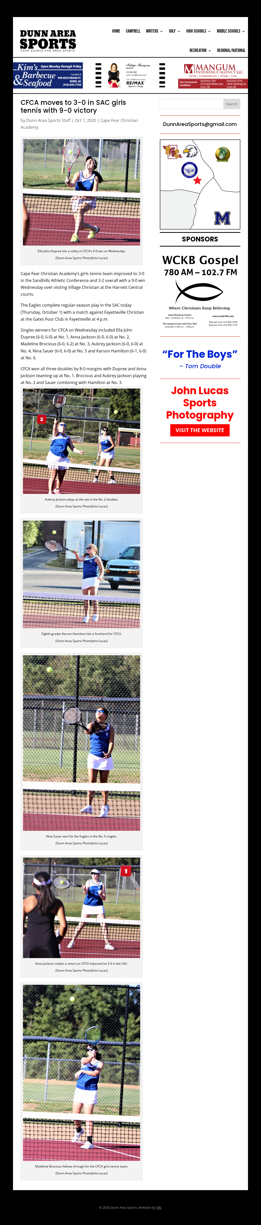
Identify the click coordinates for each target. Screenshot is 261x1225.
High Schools (196, 31)
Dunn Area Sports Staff (48, 120)
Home (116, 31)
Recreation (198, 50)
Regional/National (231, 50)
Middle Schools (228, 31)
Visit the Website (200, 430)
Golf (172, 31)
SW (158, 1207)
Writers (152, 31)
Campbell (133, 31)
